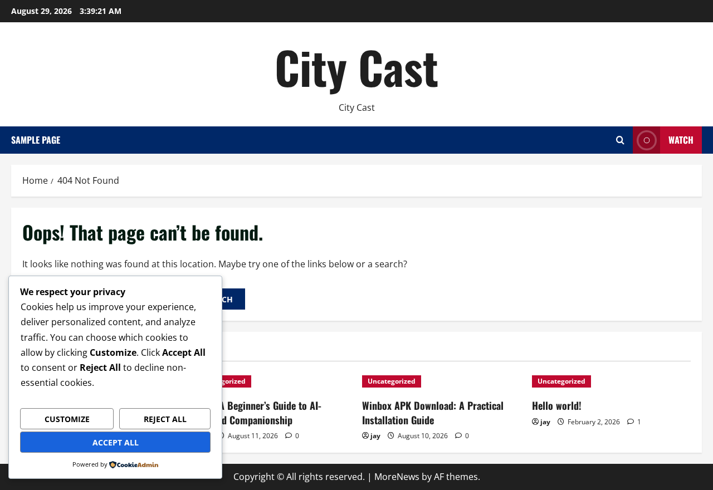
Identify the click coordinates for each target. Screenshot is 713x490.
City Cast (356, 67)
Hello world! (557, 405)
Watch (681, 139)
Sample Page (35, 139)
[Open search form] (620, 140)
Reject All (165, 419)
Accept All (115, 442)
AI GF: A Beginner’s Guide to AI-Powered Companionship (256, 412)
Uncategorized (392, 381)
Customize (67, 419)
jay (375, 435)
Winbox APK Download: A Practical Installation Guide (433, 412)
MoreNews (396, 477)
